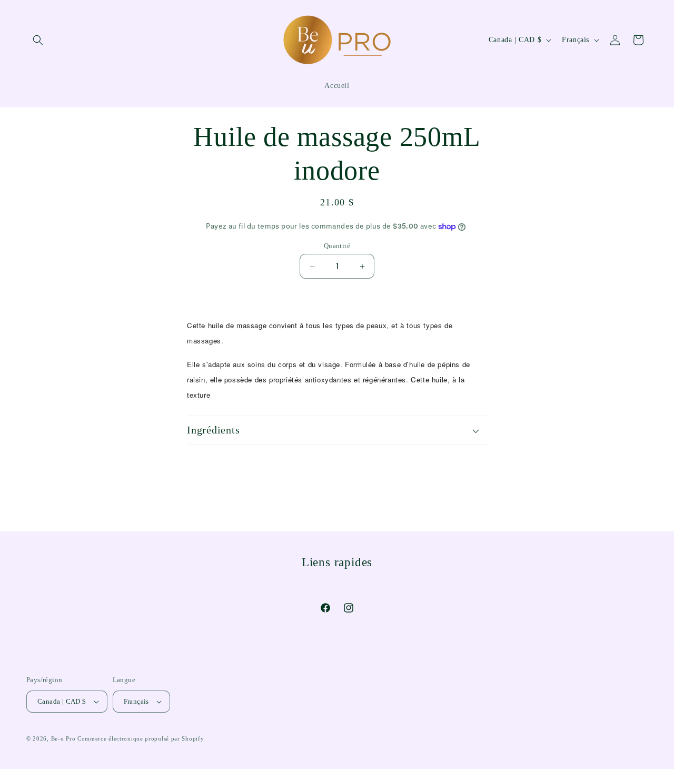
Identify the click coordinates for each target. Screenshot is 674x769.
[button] (37, 40)
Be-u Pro (63, 738)
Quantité (337, 246)
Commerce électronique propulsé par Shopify (140, 738)
